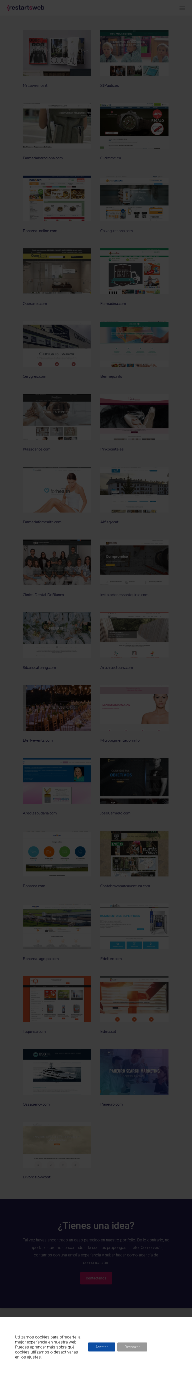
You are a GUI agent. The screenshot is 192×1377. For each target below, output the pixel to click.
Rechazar (132, 1347)
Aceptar (102, 1347)
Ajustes (162, 1347)
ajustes (34, 1356)
